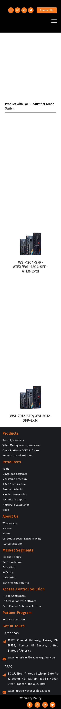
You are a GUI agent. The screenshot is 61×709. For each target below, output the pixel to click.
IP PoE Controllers (14, 595)
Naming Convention (15, 494)
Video (6, 509)
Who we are (10, 523)
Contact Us (46, 10)
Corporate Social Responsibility (22, 538)
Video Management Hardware (21, 445)
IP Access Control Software (19, 601)
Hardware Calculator (16, 504)
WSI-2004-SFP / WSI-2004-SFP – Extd (30, 368)
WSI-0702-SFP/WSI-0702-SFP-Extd (30, 164)
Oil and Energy (12, 557)
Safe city (8, 572)
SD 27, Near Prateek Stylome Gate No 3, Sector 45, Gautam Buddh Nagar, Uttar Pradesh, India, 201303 (33, 679)
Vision (6, 533)
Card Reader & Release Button (22, 606)
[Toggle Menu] (54, 21)
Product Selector (13, 489)
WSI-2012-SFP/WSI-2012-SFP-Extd (30, 418)
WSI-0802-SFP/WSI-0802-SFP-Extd (30, 214)
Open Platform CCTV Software (21, 450)
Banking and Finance (16, 582)
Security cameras (13, 440)
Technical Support (14, 499)
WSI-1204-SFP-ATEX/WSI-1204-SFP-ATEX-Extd (30, 267)
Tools (6, 468)
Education (9, 567)
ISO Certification (13, 543)
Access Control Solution (18, 455)
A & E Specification (14, 484)
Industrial (9, 577)
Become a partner (14, 619)
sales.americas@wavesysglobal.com (32, 657)
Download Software (15, 473)
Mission (7, 528)
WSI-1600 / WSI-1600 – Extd (30, 318)
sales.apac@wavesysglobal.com (29, 690)
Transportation (12, 562)
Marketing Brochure (15, 479)
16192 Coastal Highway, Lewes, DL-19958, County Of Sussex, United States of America (33, 645)
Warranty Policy (30, 698)
